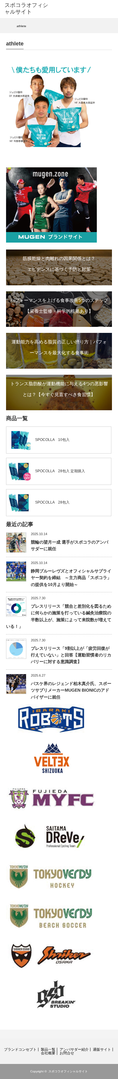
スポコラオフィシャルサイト (68, 1071)
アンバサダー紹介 (74, 1049)
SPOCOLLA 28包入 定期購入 (60, 471)
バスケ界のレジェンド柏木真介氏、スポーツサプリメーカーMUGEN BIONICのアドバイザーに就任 (71, 690)
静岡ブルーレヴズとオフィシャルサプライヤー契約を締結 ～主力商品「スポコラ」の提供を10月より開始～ (71, 578)
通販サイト (102, 1049)
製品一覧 (48, 1049)
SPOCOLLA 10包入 (52, 440)
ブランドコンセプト (20, 1049)
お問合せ (67, 1053)
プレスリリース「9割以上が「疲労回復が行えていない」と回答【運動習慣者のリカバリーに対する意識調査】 (71, 655)
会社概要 (48, 1053)
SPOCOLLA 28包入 (52, 502)
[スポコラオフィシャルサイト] (28, 8)
